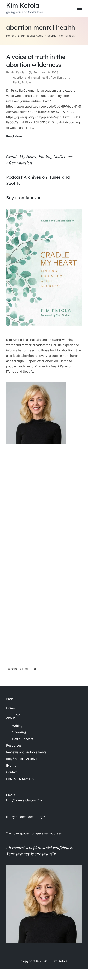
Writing (17, 726)
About (10, 718)
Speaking (19, 732)
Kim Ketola (22, 5)
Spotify (13, 183)
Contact (11, 772)
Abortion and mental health (31, 77)
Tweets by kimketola (21, 669)
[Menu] (79, 8)
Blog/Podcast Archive (21, 759)
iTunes (54, 177)
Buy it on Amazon (24, 197)
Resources (14, 745)
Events (11, 765)
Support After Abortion (41, 361)
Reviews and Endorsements (26, 752)
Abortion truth (60, 77)
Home (10, 708)
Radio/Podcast (23, 82)
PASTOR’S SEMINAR (21, 779)
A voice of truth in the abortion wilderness (35, 60)
